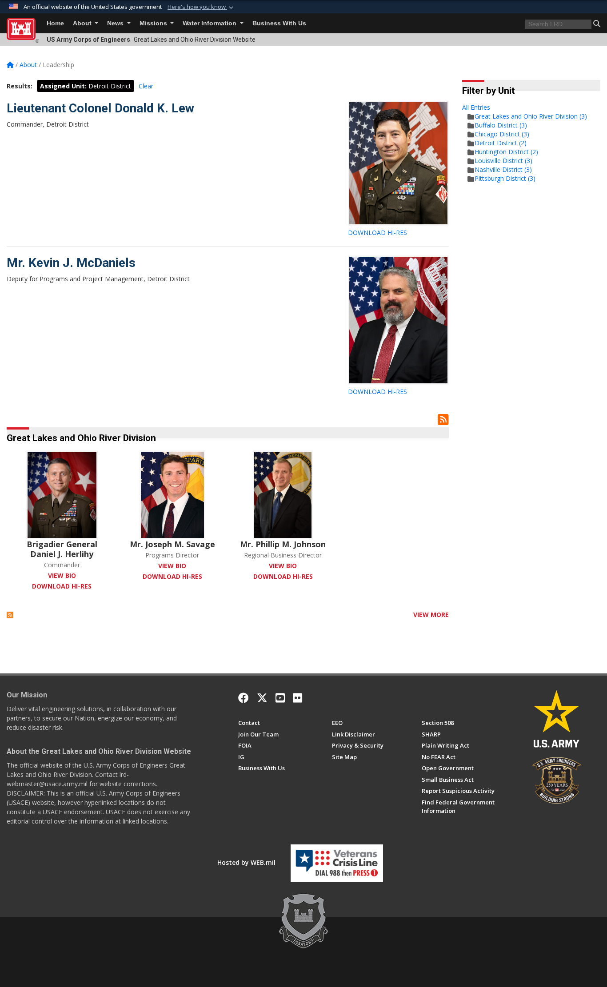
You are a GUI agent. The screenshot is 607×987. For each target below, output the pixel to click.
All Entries (476, 107)
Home (55, 23)
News (116, 23)
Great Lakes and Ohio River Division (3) (531, 116)
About (83, 23)
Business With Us (279, 23)
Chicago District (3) (502, 134)
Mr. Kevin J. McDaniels (71, 262)
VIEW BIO (62, 575)
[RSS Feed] (10, 614)
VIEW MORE (431, 614)
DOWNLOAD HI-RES (377, 232)
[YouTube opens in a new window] (280, 698)
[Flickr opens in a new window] (297, 698)
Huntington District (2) (506, 151)
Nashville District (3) (503, 169)
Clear (146, 86)
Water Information (210, 23)
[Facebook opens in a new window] (243, 698)
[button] (201, 7)
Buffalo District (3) (501, 125)
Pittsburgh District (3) (505, 178)
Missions (154, 23)
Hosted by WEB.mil (246, 862)
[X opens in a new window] (262, 698)
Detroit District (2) (501, 143)
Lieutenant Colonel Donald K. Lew (100, 108)
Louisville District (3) (503, 160)
